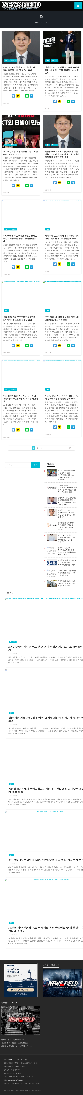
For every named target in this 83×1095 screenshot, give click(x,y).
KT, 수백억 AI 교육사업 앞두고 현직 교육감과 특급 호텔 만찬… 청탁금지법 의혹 (20, 238)
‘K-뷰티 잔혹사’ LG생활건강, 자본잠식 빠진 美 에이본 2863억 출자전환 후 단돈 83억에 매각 (67, 488)
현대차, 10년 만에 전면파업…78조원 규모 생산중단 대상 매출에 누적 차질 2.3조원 (67, 551)
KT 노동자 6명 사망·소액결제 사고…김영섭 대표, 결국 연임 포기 (62, 318)
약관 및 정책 (6, 1040)
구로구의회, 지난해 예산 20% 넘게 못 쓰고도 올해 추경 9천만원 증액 (66, 583)
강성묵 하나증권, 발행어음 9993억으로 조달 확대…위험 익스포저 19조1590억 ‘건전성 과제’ (67, 501)
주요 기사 (13, 60)
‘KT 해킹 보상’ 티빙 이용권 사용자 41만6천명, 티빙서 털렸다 (20, 152)
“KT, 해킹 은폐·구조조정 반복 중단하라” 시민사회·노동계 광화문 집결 (19, 318)
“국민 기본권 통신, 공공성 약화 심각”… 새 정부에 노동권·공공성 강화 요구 (62, 397)
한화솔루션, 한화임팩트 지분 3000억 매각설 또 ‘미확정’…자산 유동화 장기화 (66, 526)
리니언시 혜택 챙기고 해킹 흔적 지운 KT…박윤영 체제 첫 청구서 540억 (19, 68)
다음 (69, 448)
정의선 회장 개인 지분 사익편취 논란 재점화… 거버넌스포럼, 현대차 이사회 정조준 (62, 70)
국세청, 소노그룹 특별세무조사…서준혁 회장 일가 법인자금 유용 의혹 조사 (66, 513)
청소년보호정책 (24, 1043)
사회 (6, 145)
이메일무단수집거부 (24, 1046)
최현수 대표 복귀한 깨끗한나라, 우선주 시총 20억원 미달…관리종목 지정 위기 (66, 538)
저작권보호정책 (7, 1046)
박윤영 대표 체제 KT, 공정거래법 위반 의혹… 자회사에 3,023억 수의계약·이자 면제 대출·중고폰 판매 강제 (62, 154)
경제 (6, 60)
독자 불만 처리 (19, 1040)
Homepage (39, 22)
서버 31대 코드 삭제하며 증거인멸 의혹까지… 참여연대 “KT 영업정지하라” (62, 237)
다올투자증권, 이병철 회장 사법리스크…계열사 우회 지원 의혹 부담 (67, 573)
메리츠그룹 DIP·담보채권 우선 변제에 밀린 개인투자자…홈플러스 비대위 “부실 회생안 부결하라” (66, 475)
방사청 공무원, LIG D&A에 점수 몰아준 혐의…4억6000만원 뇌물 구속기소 (67, 562)
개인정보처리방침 (8, 1043)
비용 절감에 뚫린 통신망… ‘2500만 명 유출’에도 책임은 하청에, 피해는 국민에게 (20, 398)
